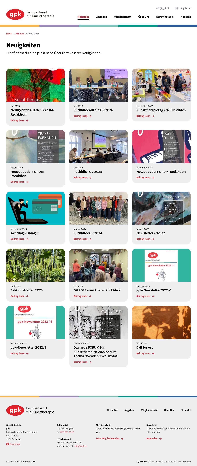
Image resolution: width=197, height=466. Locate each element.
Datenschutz (169, 461)
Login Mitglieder (182, 8)
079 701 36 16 (67, 432)
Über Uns (169, 410)
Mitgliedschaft (149, 410)
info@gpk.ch (163, 8)
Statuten (187, 461)
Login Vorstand (142, 461)
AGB (179, 461)
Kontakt (186, 410)
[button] (83, 17)
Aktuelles (20, 34)
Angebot (129, 410)
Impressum (156, 461)
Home (9, 34)
